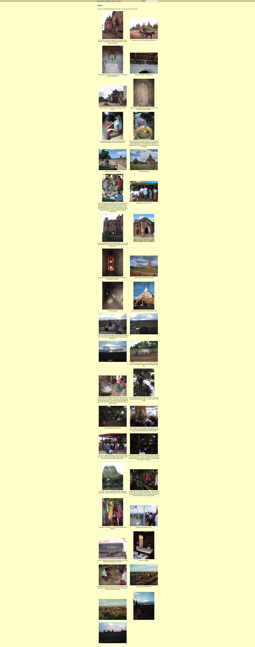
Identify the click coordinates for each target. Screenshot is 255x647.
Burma (114, 1)
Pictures (108, 1)
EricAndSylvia (101, 1)
